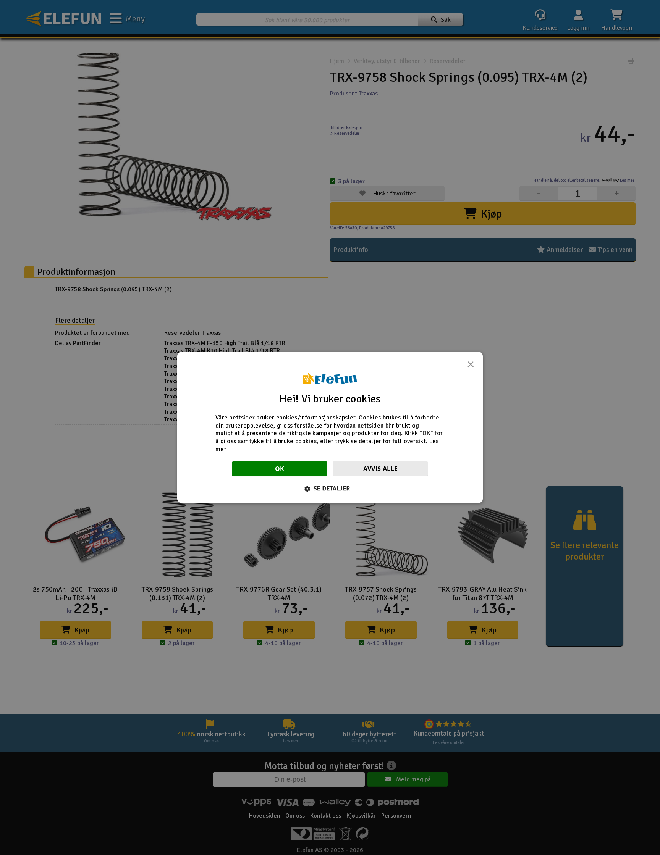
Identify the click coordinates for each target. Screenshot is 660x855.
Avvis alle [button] (380, 469)
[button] (330, 489)
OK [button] (280, 469)
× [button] (470, 366)
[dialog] (330, 427)
